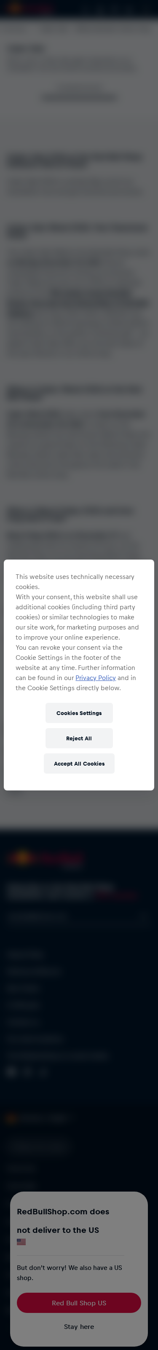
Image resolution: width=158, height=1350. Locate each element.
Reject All (79, 738)
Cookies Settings (79, 712)
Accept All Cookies (79, 763)
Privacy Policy (95, 677)
